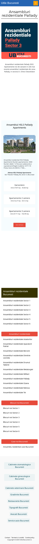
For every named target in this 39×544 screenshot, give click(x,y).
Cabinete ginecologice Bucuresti (19, 477)
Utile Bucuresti (10, 2)
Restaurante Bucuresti (18, 501)
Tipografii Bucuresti (18, 507)
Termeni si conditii (17, 538)
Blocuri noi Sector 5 (11, 426)
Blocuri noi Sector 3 (11, 417)
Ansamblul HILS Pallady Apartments (19, 126)
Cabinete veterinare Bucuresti (19, 488)
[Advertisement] (19, 93)
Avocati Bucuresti (18, 514)
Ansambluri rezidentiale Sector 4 (16, 314)
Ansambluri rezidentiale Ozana (16, 383)
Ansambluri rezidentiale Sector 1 (16, 300)
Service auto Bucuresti (18, 520)
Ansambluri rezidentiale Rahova (16, 388)
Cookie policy (29, 538)
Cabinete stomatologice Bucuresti (19, 465)
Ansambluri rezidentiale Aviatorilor (17, 339)
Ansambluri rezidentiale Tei (14, 392)
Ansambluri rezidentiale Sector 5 (16, 319)
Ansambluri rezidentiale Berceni (16, 351)
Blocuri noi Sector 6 (11, 431)
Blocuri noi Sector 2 (11, 413)
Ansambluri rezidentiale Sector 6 (16, 324)
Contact (7, 538)
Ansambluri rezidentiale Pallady (16, 379)
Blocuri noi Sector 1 (11, 408)
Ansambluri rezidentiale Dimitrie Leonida (16, 356)
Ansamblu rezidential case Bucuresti (18, 447)
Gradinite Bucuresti (19, 494)
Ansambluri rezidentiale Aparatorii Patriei (17, 345)
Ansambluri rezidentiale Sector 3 (16, 310)
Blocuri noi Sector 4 (11, 422)
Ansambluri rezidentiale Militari (16, 374)
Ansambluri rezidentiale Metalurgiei (18, 369)
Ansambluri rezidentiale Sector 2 (16, 305)
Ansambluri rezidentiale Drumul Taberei (16, 363)
